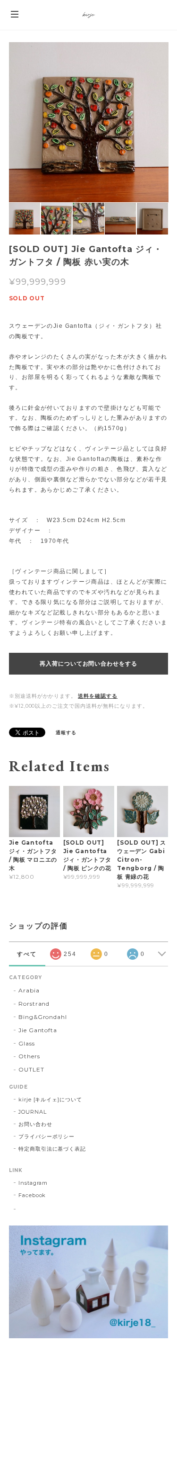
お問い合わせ (35, 1124)
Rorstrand (34, 1003)
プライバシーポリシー (46, 1136)
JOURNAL (32, 1111)
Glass (26, 1043)
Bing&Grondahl (42, 1016)
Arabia (29, 990)
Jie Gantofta (38, 1030)
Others (29, 1056)
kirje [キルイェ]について (50, 1099)
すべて (27, 954)
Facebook (32, 1195)
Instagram (33, 1183)
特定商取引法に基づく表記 (52, 1148)
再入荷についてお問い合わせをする (88, 663)
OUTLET (31, 1069)
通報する (66, 733)
